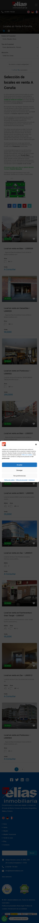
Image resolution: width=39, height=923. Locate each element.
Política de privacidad (22, 480)
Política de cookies (27, 455)
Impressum (31, 480)
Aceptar (19, 465)
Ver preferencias (19, 476)
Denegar (19, 470)
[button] (36, 444)
